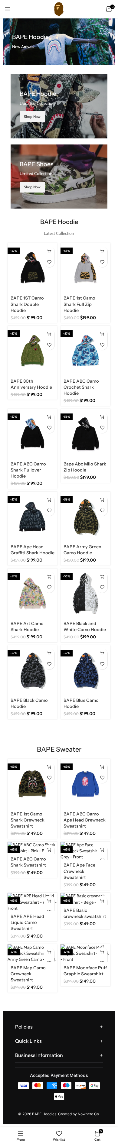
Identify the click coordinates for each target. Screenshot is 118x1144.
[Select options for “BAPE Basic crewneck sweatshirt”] (102, 901)
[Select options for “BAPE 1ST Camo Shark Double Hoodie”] (49, 251)
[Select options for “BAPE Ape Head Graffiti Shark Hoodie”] (49, 500)
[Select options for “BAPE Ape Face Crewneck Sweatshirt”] (102, 850)
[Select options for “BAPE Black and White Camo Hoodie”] (102, 577)
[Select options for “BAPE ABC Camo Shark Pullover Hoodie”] (49, 417)
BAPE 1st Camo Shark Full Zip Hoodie (79, 304)
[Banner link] (59, 106)
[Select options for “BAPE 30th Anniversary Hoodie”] (49, 334)
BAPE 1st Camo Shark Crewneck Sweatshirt (27, 820)
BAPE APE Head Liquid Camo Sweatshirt (27, 922)
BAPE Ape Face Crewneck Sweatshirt (79, 871)
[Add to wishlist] (49, 262)
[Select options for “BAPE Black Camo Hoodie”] (49, 653)
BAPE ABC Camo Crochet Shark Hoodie (81, 387)
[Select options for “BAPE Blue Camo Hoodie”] (102, 653)
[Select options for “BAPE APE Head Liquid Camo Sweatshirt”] (49, 901)
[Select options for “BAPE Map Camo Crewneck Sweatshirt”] (49, 952)
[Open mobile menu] (8, 9)
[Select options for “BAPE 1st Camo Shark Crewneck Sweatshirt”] (49, 767)
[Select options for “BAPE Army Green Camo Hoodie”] (102, 500)
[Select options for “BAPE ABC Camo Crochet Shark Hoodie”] (102, 334)
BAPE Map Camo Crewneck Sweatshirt (28, 974)
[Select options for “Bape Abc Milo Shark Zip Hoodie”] (102, 417)
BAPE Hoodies (44, 1114)
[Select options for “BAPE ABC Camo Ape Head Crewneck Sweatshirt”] (102, 767)
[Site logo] (59, 8)
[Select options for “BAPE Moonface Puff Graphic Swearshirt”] (102, 952)
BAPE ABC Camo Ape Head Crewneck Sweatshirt (85, 820)
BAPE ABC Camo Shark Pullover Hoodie (28, 470)
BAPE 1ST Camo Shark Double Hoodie (27, 304)
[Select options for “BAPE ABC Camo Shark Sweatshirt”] (49, 850)
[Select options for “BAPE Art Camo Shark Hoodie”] (49, 577)
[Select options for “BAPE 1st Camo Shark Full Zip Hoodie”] (102, 251)
